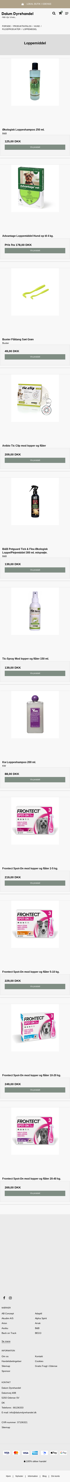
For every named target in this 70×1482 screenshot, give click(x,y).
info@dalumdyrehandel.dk (22, 1412)
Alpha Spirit (41, 1318)
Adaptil (38, 1313)
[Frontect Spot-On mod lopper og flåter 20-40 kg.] (35, 1142)
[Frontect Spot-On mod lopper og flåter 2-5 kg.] (35, 832)
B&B (37, 1328)
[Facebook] (5, 1298)
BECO (38, 1333)
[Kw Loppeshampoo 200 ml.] (35, 725)
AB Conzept (8, 1313)
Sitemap (6, 1427)
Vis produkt (35, 147)
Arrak (38, 1323)
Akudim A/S (7, 1318)
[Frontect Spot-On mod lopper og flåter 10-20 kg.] (35, 1039)
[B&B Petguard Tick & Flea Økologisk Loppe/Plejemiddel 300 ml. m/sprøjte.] (35, 512)
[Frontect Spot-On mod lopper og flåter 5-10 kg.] (35, 935)
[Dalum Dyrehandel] (17, 13)
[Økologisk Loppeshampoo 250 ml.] (35, 93)
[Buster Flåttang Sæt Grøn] (35, 303)
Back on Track (9, 1333)
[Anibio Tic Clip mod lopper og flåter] (35, 409)
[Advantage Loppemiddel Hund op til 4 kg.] (35, 199)
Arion (4, 1323)
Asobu (5, 1328)
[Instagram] (12, 1298)
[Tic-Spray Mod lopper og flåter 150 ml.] (35, 622)
